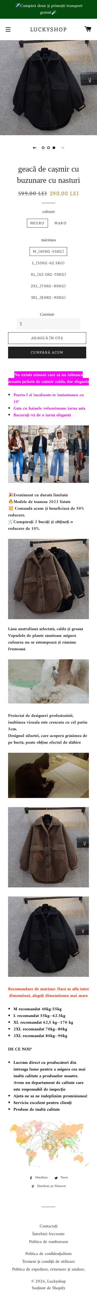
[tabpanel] (48, 87)
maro (60, 223)
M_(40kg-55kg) (48, 251)
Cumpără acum (47, 352)
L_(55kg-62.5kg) (48, 263)
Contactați (48, 1226)
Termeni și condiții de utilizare (48, 1261)
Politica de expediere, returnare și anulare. (48, 1269)
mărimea (48, 240)
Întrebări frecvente (48, 1234)
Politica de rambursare (48, 1242)
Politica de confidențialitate (48, 1254)
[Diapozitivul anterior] (34, 148)
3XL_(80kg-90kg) (48, 298)
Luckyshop (48, 29)
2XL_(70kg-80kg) (48, 286)
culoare (48, 212)
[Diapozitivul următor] (62, 148)
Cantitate (47, 314)
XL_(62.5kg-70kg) (48, 275)
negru (37, 223)
